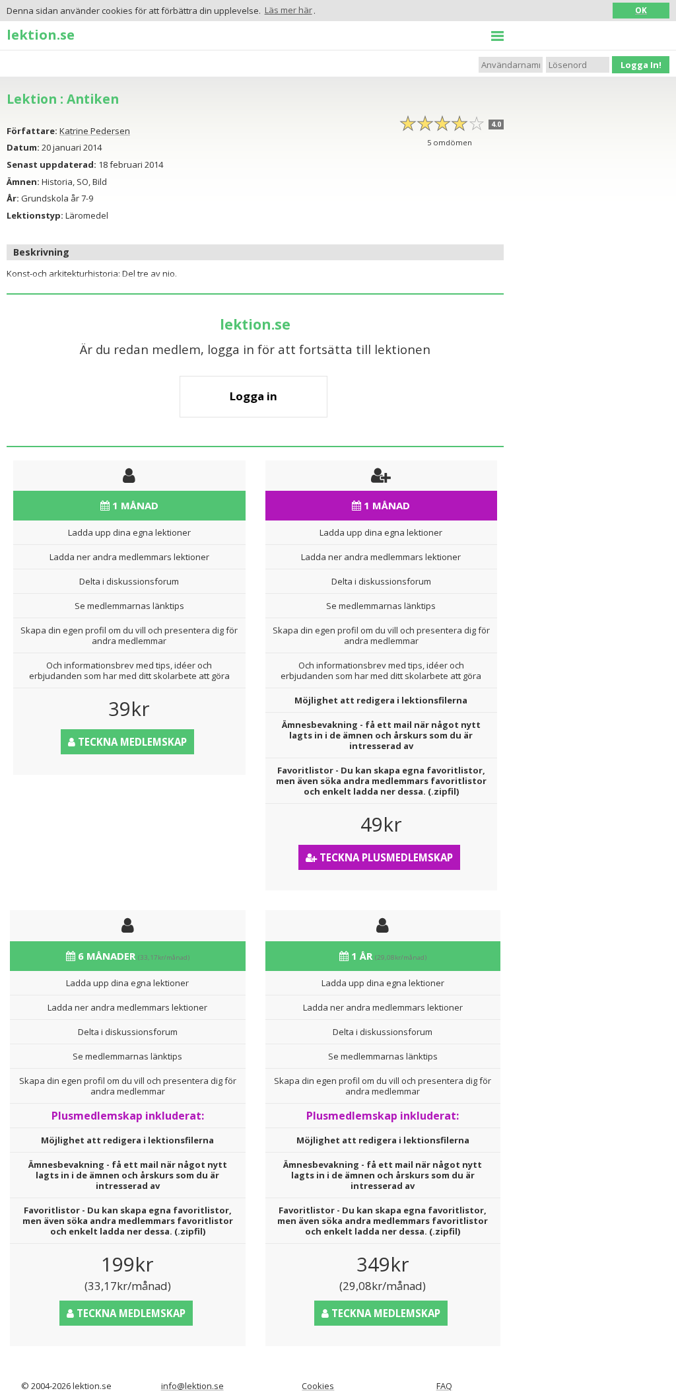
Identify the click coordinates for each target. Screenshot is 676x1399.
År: (13, 198)
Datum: (23, 147)
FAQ (444, 1386)
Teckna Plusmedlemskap (385, 857)
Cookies (318, 1386)
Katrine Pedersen (94, 131)
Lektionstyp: (35, 215)
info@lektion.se (192, 1386)
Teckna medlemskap (131, 741)
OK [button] (641, 10)
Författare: (32, 131)
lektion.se (41, 34)
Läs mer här (288, 10)
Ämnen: (23, 182)
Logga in (253, 396)
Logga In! (641, 65)
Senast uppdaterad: (51, 164)
